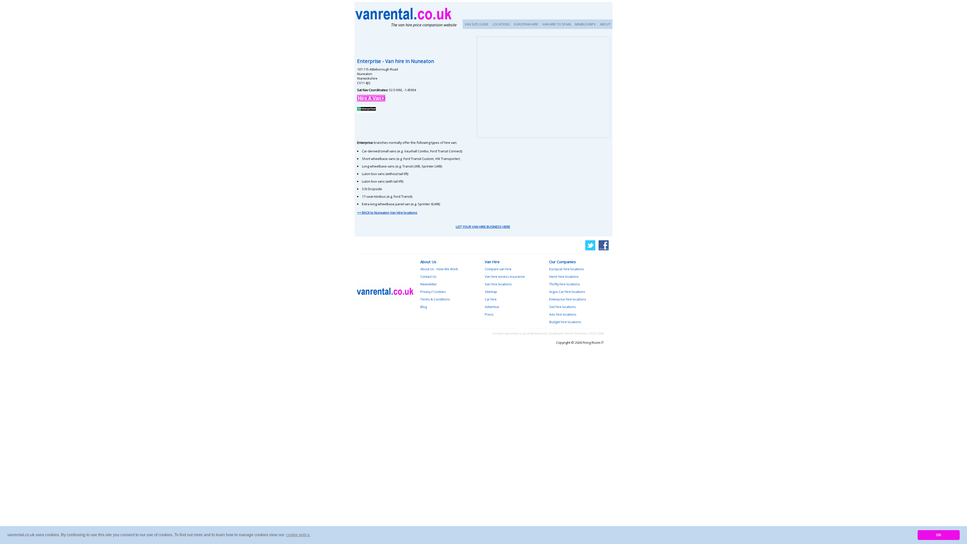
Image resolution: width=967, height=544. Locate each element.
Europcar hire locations (566, 269)
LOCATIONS (501, 24)
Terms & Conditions (435, 299)
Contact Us (428, 276)
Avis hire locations (562, 314)
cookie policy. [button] (298, 535)
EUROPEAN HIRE (526, 24)
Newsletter (428, 284)
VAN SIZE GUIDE (477, 24)
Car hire (491, 299)
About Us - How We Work (439, 269)
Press (489, 314)
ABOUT (605, 24)
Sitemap (491, 291)
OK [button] (938, 535)
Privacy (425, 291)
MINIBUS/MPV (585, 24)
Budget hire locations (565, 322)
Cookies (439, 291)
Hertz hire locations (564, 276)
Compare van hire (498, 269)
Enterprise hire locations (567, 299)
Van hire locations (498, 284)
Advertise (492, 306)
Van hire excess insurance (505, 276)
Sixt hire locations (562, 306)
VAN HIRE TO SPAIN (556, 24)
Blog (423, 306)
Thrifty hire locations (564, 284)
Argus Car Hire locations (567, 291)
